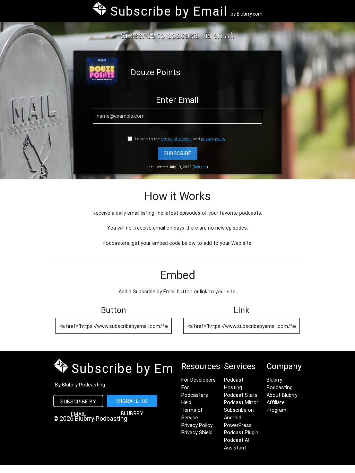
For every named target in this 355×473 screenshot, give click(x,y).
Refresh (200, 167)
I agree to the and (179, 138)
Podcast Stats (241, 395)
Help (186, 402)
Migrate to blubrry (132, 402)
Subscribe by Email (78, 402)
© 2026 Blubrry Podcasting (90, 418)
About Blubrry (282, 395)
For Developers (198, 379)
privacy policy (213, 138)
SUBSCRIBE (177, 153)
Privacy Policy (197, 425)
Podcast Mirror (241, 402)
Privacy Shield (197, 432)
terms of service (176, 138)
